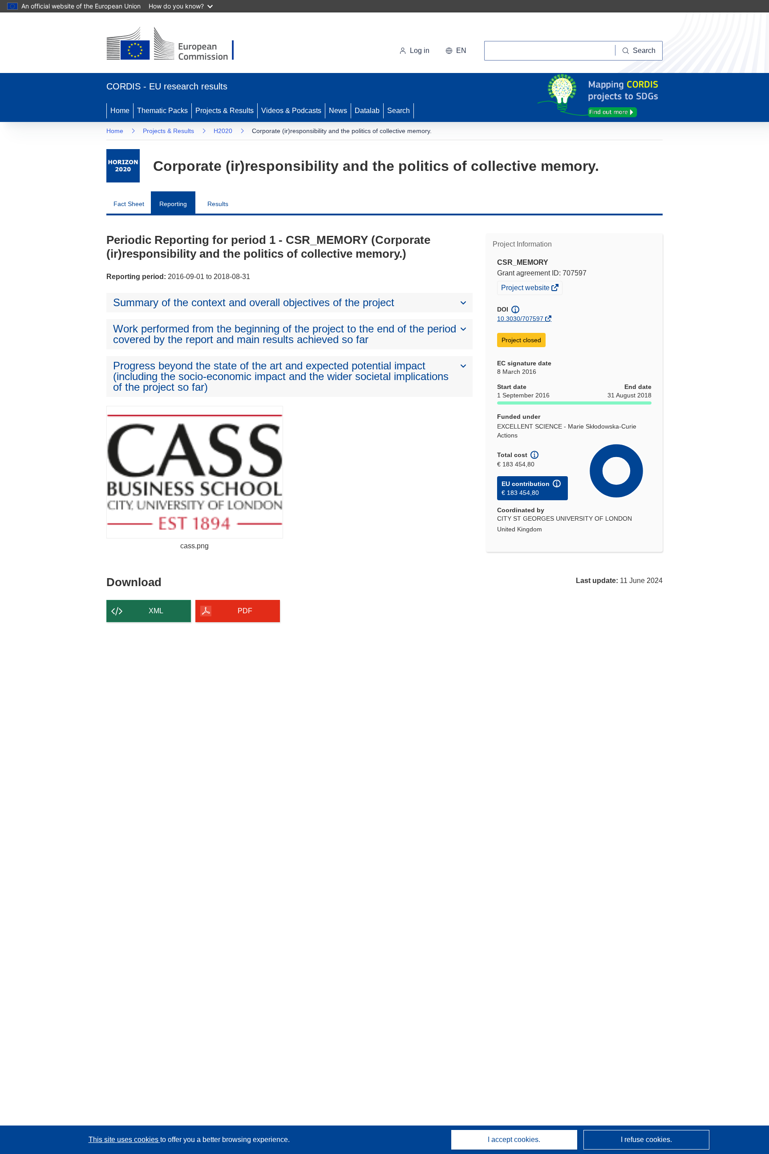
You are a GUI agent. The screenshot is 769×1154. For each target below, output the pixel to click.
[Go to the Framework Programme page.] (123, 165)
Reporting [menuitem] (173, 203)
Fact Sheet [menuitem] (128, 203)
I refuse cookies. (646, 1139)
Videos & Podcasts (291, 110)
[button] (456, 51)
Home (120, 110)
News (338, 110)
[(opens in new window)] (178, 44)
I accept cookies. (514, 1139)
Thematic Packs (162, 110)
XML (156, 611)
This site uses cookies (124, 1139)
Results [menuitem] (217, 203)
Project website (526, 289)
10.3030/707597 (520, 318)
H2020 (223, 130)
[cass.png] (194, 472)
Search (398, 110)
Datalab (367, 110)
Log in (419, 50)
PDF (245, 611)
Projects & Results (224, 110)
